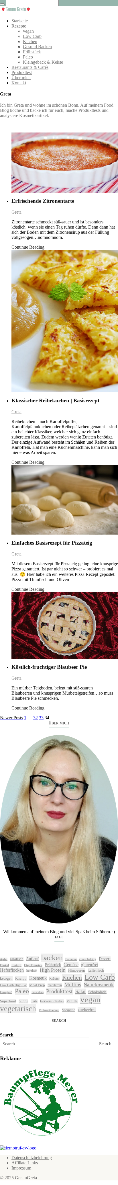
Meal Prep (37, 985)
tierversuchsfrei (52, 1001)
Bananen (71, 959)
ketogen (6, 978)
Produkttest (21, 72)
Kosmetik (38, 978)
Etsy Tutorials (33, 965)
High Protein (53, 970)
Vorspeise (68, 1010)
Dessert (105, 958)
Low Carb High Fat (13, 985)
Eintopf (16, 965)
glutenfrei (89, 964)
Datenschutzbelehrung (31, 1157)
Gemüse (71, 964)
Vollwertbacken (49, 1010)
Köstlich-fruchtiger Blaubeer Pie (49, 667)
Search (6, 1034)
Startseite (19, 20)
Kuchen (30, 41)
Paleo (28, 56)
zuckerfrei (87, 1009)
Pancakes (38, 992)
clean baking (87, 959)
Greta (5, 93)
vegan (28, 31)
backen (52, 958)
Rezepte (18, 26)
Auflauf (32, 958)
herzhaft (31, 970)
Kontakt (18, 82)
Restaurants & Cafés (29, 67)
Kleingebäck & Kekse (43, 62)
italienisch (96, 970)
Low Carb (32, 36)
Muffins (72, 984)
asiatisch (16, 959)
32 (35, 717)
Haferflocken (12, 970)
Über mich (21, 77)
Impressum (21, 1167)
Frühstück (32, 51)
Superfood (8, 1001)
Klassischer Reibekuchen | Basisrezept (55, 400)
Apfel (3, 959)
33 (41, 717)
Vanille (72, 1001)
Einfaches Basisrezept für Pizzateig (51, 543)
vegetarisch (18, 1008)
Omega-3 (6, 992)
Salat (80, 991)
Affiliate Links (24, 1162)
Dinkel (4, 965)
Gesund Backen (37, 46)
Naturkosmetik (99, 984)
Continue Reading (27, 247)
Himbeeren (76, 970)
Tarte (34, 1001)
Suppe (23, 1001)
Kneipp (21, 978)
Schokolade (97, 992)
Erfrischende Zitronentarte (42, 201)
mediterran (55, 985)
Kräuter (54, 979)
